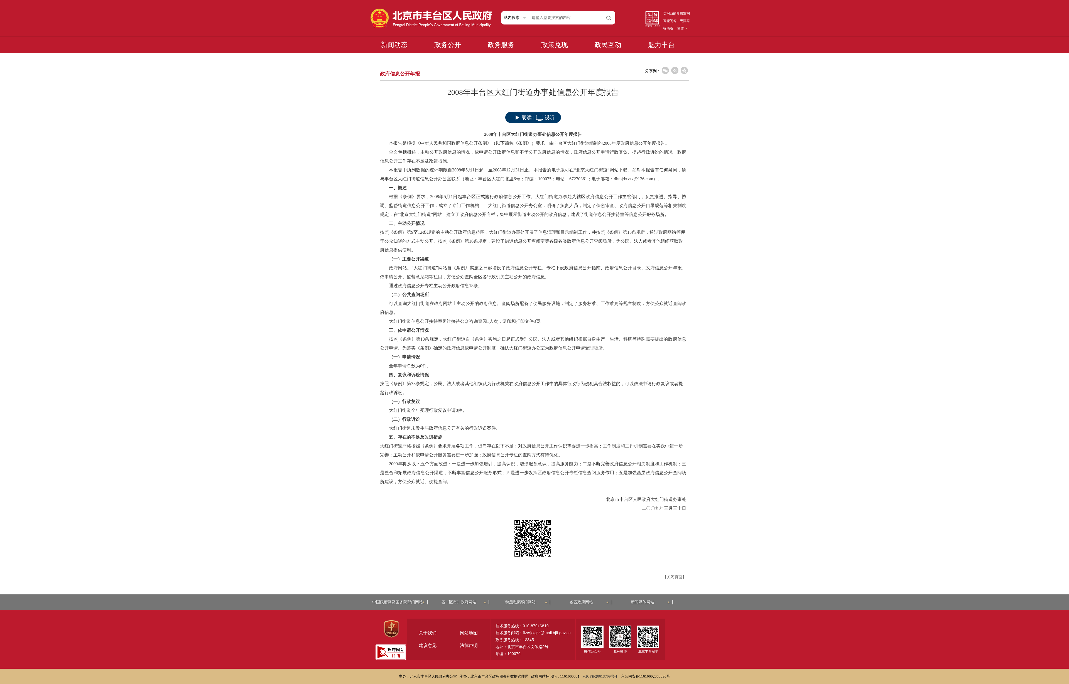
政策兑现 (554, 44)
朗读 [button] (527, 117)
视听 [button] (550, 117)
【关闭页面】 (674, 577)
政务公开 (447, 44)
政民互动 (608, 44)
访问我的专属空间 (676, 13)
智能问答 (669, 21)
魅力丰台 (661, 44)
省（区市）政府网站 (458, 602)
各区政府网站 (581, 602)
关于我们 (428, 633)
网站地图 (469, 633)
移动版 (668, 28)
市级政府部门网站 (520, 602)
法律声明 (469, 645)
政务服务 (501, 44)
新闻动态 (394, 44)
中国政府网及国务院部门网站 (397, 602)
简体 (680, 28)
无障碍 (685, 21)
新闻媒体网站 (642, 602)
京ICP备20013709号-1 (600, 676)
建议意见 (428, 645)
